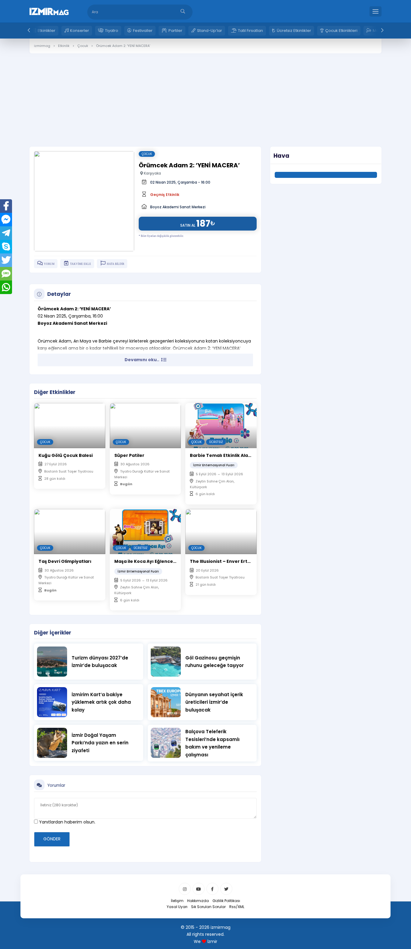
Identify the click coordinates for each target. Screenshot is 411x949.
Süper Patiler (129, 455)
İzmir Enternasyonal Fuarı (213, 465)
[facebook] (212, 889)
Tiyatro (111, 30)
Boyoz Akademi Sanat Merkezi (178, 206)
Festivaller (143, 30)
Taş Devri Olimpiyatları (65, 561)
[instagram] (185, 889)
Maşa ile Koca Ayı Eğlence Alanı (150, 561)
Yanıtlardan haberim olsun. (66, 822)
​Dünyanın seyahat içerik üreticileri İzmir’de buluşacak (214, 702)
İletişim (177, 900)
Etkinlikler (46, 30)
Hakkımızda (198, 900)
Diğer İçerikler (52, 632)
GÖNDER (51, 839)
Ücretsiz (216, 442)
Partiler (175, 30)
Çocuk (147, 154)
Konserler (79, 30)
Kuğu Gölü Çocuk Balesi (66, 455)
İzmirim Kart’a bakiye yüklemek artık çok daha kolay (101, 702)
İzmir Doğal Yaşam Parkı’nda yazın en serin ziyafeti (100, 743)
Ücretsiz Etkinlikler (294, 30)
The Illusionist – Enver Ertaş (221, 561)
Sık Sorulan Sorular (208, 906)
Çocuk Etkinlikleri (341, 30)
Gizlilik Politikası (226, 900)
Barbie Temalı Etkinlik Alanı (221, 455)
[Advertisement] (205, 95)
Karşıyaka (152, 173)
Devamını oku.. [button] (142, 360)
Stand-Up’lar (209, 30)
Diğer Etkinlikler (55, 392)
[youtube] (199, 889)
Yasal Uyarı (177, 906)
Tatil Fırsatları (250, 30)
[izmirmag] (49, 11)
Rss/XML (236, 906)
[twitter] (226, 889)
